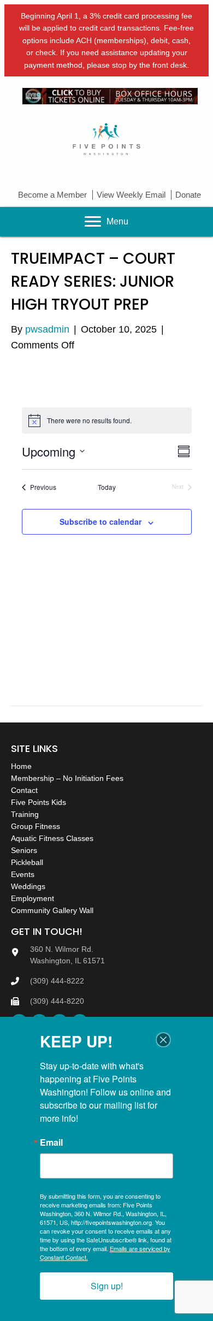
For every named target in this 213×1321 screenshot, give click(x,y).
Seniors (24, 850)
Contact (24, 790)
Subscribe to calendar (100, 521)
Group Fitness (35, 826)
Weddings (28, 886)
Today (107, 487)
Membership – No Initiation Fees (67, 778)
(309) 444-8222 (57, 980)
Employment (32, 898)
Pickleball (27, 862)
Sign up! (107, 1285)
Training (25, 814)
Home (21, 766)
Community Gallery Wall (52, 910)
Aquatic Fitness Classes (52, 838)
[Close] (163, 1039)
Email (51, 1142)
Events (22, 874)
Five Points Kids (38, 802)
